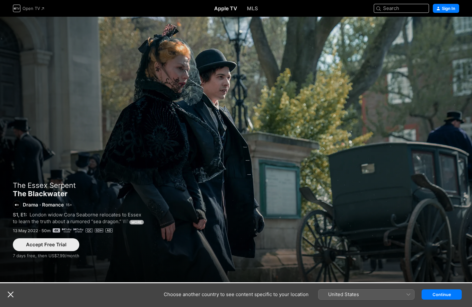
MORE (136, 222)
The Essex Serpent (44, 185)
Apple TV (225, 8)
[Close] (10, 294)
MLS (252, 8)
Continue (442, 294)
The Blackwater (236, 149)
